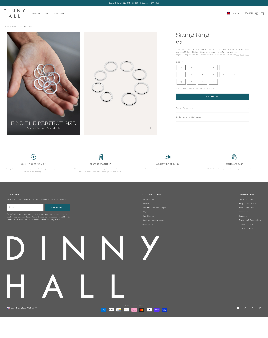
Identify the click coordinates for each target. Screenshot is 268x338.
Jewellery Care (246, 208)
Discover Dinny (246, 199)
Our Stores (148, 216)
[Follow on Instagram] (245, 307)
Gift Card (148, 224)
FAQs (145, 212)
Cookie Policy (246, 228)
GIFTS (48, 13)
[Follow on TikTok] (259, 307)
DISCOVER (59, 13)
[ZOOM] (74, 128)
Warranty (243, 212)
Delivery (147, 203)
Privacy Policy (15, 220)
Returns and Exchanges (154, 208)
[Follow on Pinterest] (252, 307)
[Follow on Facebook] (237, 307)
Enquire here (207, 88)
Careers (243, 216)
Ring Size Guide (247, 203)
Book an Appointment (153, 220)
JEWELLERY (36, 13)
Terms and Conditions (250, 220)
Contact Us (148, 199)
